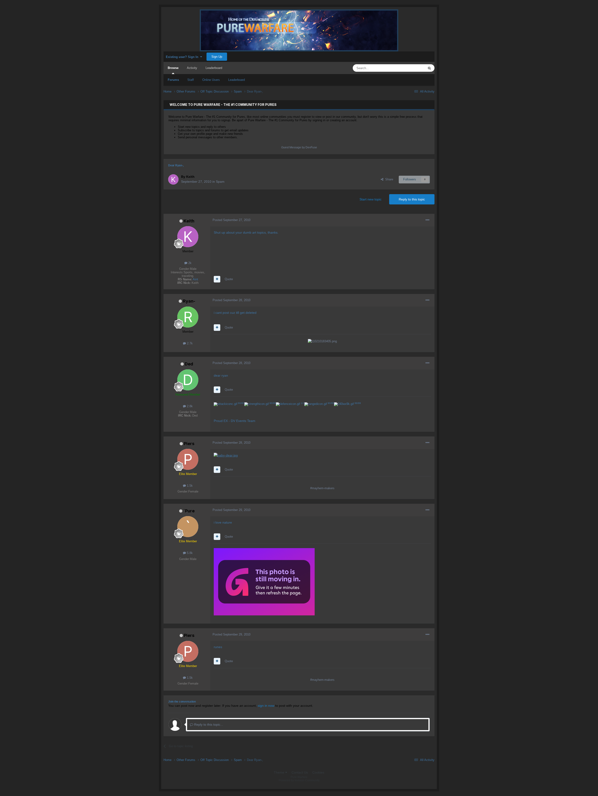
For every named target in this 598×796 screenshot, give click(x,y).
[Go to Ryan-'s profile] (187, 317)
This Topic (411, 68)
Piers (189, 443)
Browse (173, 68)
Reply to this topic (412, 199)
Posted (231, 220)
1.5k (189, 485)
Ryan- (189, 301)
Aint (195, 279)
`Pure (189, 510)
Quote (229, 279)
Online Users (211, 80)
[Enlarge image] (226, 455)
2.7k (189, 343)
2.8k (189, 406)
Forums (173, 80)
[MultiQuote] (217, 279)
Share (388, 179)
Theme (279, 772)
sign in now (266, 705)
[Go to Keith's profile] (173, 179)
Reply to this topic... (208, 724)
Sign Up (216, 56)
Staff (190, 80)
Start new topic (370, 199)
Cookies (318, 772)
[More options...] (427, 220)
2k (189, 263)
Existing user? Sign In (183, 57)
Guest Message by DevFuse (299, 147)
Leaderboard (236, 80)
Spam (220, 181)
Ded (189, 363)
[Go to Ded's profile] (187, 379)
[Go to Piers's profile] (187, 459)
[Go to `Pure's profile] (187, 526)
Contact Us (300, 772)
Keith (189, 220)
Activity (192, 68)
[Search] (429, 68)
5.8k (189, 553)
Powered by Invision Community (299, 780)
